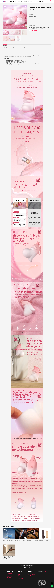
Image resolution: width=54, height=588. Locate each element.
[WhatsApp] (25, 568)
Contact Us (29, 575)
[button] (22, 1)
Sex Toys (25, 1)
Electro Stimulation (20, 1)
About (40, 1)
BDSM (34, 1)
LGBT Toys (14, 1)
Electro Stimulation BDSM (21, 578)
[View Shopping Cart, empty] (50, 1)
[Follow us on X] (52, 583)
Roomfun (45, 571)
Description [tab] (5, 45)
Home (11, 1)
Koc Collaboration (30, 572)
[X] (27, 568)
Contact (43, 1)
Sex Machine (30, 1)
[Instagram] (29, 568)
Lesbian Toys (33, 5)
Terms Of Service (9, 577)
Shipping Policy (9, 576)
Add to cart (34, 30)
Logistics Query (9, 573)
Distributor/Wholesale (31, 574)
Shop (37, 1)
